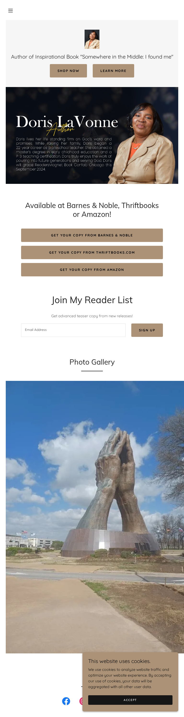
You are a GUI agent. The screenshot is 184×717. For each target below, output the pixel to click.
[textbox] (73, 330)
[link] (92, 39)
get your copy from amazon (92, 270)
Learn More (113, 71)
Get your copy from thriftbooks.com (92, 252)
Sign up (147, 330)
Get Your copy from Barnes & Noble (92, 235)
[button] (10, 10)
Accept (130, 700)
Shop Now (68, 71)
